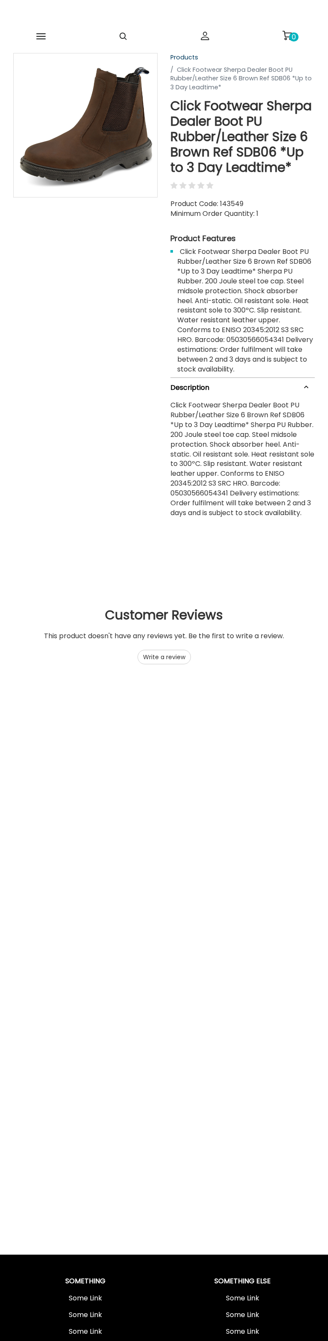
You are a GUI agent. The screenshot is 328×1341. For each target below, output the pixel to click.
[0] (287, 35)
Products (184, 57)
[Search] (123, 36)
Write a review (164, 657)
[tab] (242, 385)
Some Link (85, 1298)
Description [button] (189, 387)
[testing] (153, 14)
